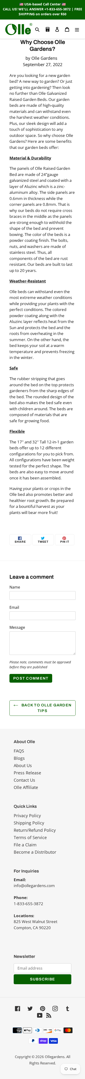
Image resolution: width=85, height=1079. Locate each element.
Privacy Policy (27, 815)
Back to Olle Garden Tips (46, 708)
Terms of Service (30, 837)
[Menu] (77, 29)
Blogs (19, 758)
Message (17, 627)
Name (14, 587)
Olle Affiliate (26, 787)
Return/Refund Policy (35, 830)
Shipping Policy (29, 823)
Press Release (27, 773)
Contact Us (24, 780)
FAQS (19, 751)
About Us (23, 765)
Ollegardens (54, 1056)
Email (14, 607)
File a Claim (25, 845)
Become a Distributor (35, 852)
